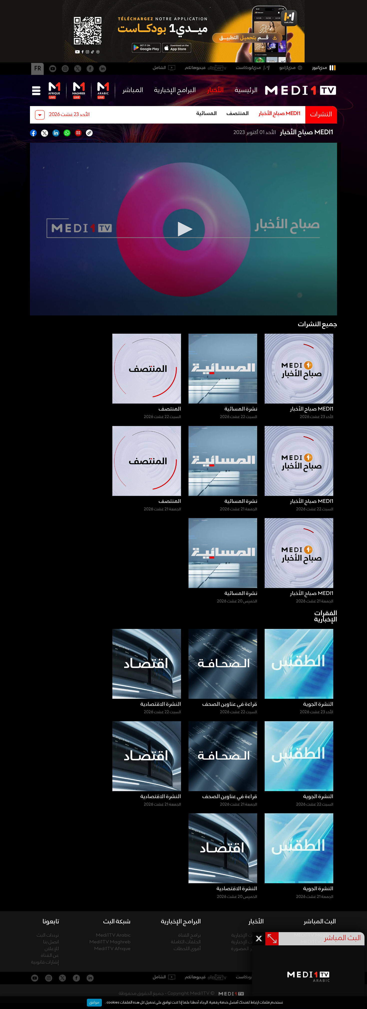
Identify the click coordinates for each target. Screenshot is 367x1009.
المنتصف (238, 114)
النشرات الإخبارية (247, 935)
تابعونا (50, 921)
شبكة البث (117, 921)
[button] (183, 229)
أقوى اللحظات (187, 949)
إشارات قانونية (45, 962)
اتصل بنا (51, 942)
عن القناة (50, 955)
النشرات (321, 115)
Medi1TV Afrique (112, 949)
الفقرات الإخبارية (247, 942)
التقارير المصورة (247, 949)
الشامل (159, 67)
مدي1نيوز (319, 67)
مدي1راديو (287, 67)
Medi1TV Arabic (113, 935)
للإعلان (52, 949)
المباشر (132, 90)
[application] (183, 229)
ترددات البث (48, 935)
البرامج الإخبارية (175, 90)
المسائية (206, 114)
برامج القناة (189, 935)
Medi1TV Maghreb (110, 942)
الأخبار (215, 90)
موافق (94, 1003)
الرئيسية (246, 90)
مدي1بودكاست (248, 67)
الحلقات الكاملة (186, 942)
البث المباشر (320, 921)
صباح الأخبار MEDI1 (279, 114)
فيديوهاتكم (195, 67)
